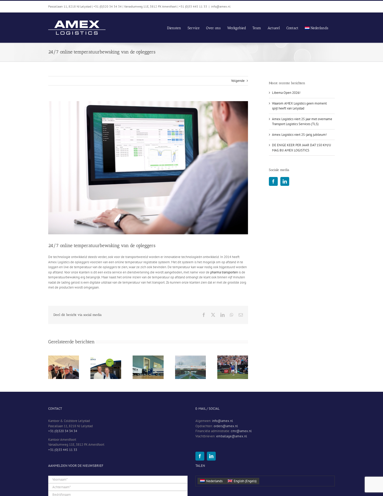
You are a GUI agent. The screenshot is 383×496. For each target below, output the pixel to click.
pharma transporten (224, 272)
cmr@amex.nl (241, 431)
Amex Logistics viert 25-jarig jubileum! (299, 134)
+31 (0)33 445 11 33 (62, 450)
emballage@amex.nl (231, 436)
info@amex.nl (221, 6)
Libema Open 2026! (286, 92)
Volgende (238, 80)
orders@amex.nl (226, 426)
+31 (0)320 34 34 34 (62, 431)
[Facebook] (273, 181)
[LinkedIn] (284, 181)
